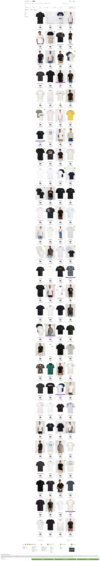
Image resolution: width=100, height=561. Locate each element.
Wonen (51, 552)
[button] (73, 1)
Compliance (33, 551)
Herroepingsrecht (43, 549)
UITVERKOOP (26, 16)
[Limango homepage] (27, 1)
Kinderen (51, 549)
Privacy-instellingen (34, 550)
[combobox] (68, 3)
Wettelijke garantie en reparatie (45, 550)
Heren (25, 14)
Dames (25, 13)
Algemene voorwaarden (35, 549)
